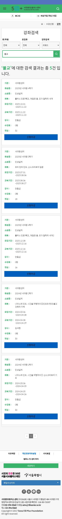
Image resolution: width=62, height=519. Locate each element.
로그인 (17, 15)
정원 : (7, 130)
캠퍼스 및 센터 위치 (31, 458)
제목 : (7, 98)
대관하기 (31, 465)
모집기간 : (9, 103)
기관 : (7, 83)
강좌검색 (45, 39)
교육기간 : (9, 112)
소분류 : (8, 93)
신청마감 (31, 137)
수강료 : (8, 125)
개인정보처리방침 (29, 453)
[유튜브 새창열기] (29, 491)
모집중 (25, 39)
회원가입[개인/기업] (49, 15)
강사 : (7, 120)
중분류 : (8, 88)
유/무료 (5, 39)
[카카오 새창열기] (34, 491)
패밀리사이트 (14, 483)
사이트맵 (46, 453)
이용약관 (11, 453)
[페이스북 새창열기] (24, 491)
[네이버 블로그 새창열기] (38, 491)
